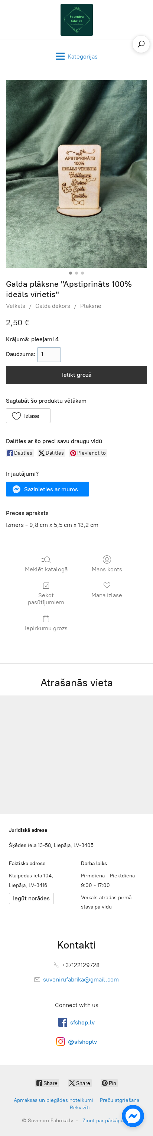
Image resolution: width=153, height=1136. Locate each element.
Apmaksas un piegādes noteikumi (53, 1100)
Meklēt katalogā (46, 569)
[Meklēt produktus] (141, 44)
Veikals (15, 305)
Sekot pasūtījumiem (46, 599)
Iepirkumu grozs (46, 628)
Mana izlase (106, 595)
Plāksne (90, 305)
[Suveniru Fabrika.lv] (76, 20)
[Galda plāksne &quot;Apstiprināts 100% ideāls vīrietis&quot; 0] (76, 174)
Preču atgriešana (119, 1100)
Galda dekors (52, 305)
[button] (28, 415)
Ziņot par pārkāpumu (106, 1120)
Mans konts (107, 569)
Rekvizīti (80, 1108)
